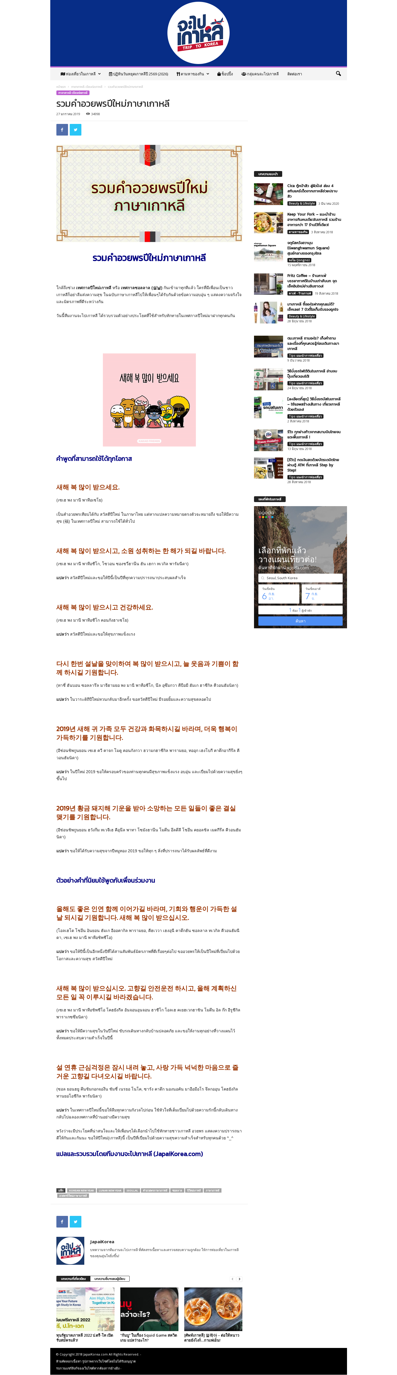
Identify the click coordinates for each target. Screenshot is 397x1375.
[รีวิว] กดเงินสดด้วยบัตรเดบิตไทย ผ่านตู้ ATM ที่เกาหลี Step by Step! (313, 465)
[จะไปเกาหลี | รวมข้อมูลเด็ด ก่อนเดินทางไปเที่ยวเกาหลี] (198, 33)
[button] (338, 73)
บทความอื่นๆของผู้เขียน (109, 1278)
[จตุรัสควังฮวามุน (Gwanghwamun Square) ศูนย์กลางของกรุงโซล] (268, 251)
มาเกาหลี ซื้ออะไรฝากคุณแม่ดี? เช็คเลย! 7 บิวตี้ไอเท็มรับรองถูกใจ (312, 306)
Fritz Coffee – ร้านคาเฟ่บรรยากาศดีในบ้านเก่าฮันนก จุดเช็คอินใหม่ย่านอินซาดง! (312, 281)
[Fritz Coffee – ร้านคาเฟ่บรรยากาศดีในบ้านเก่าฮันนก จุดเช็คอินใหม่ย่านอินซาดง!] (268, 284)
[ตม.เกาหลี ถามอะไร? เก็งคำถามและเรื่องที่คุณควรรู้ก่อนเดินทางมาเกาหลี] (268, 346)
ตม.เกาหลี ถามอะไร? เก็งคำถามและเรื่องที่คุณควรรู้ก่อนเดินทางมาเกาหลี (313, 343)
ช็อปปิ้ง (227, 74)
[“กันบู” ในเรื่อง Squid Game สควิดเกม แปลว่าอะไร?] (149, 1309)
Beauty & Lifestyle (302, 203)
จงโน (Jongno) (299, 260)
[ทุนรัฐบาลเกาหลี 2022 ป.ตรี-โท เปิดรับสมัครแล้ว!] (85, 1309)
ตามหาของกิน (192, 74)
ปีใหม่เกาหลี (194, 1190)
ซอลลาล (177, 1190)
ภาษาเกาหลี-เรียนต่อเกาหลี (86, 87)
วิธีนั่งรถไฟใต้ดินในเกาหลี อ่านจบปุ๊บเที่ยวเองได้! (312, 373)
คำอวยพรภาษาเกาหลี (155, 1190)
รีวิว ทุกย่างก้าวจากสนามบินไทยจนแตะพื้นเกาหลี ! (314, 434)
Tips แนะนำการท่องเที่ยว (305, 355)
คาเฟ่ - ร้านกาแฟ (300, 293)
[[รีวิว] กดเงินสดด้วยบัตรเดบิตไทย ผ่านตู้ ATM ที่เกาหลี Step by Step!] (268, 468)
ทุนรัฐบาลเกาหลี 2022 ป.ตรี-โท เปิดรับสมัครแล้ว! (84, 1338)
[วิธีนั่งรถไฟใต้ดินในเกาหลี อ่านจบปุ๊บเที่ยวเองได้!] (268, 379)
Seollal (132, 1190)
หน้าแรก (61, 87)
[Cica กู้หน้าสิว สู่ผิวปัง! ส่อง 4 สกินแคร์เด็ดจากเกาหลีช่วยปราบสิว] (268, 194)
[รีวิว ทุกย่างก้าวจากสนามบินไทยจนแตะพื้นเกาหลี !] (268, 440)
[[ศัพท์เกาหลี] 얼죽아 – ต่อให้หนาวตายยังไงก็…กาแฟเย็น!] (213, 1309)
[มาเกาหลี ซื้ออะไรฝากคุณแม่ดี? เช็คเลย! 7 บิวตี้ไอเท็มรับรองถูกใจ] (268, 312)
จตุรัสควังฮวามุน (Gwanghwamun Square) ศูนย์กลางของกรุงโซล (308, 248)
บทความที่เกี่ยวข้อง (73, 1278)
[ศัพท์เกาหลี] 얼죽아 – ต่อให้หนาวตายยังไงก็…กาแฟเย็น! (211, 1338)
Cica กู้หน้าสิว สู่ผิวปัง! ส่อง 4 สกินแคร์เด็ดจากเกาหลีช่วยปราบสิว (312, 191)
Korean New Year (81, 1190)
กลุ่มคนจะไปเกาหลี (262, 74)
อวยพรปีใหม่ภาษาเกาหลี (73, 1196)
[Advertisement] (149, 335)
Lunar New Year (110, 1190)
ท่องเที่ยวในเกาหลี (80, 74)
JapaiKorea (102, 1241)
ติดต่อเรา (294, 74)
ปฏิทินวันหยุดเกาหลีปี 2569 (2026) (140, 74)
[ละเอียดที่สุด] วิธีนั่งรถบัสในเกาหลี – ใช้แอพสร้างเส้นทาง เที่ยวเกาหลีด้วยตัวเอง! (314, 404)
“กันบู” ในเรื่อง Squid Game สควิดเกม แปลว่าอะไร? (148, 1338)
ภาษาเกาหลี (212, 1190)
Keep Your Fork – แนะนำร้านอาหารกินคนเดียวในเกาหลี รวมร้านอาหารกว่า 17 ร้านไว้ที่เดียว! (314, 219)
